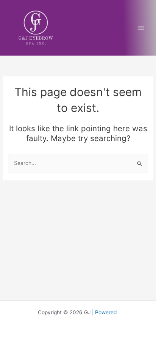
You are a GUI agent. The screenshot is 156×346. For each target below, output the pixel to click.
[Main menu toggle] (141, 28)
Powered (106, 312)
